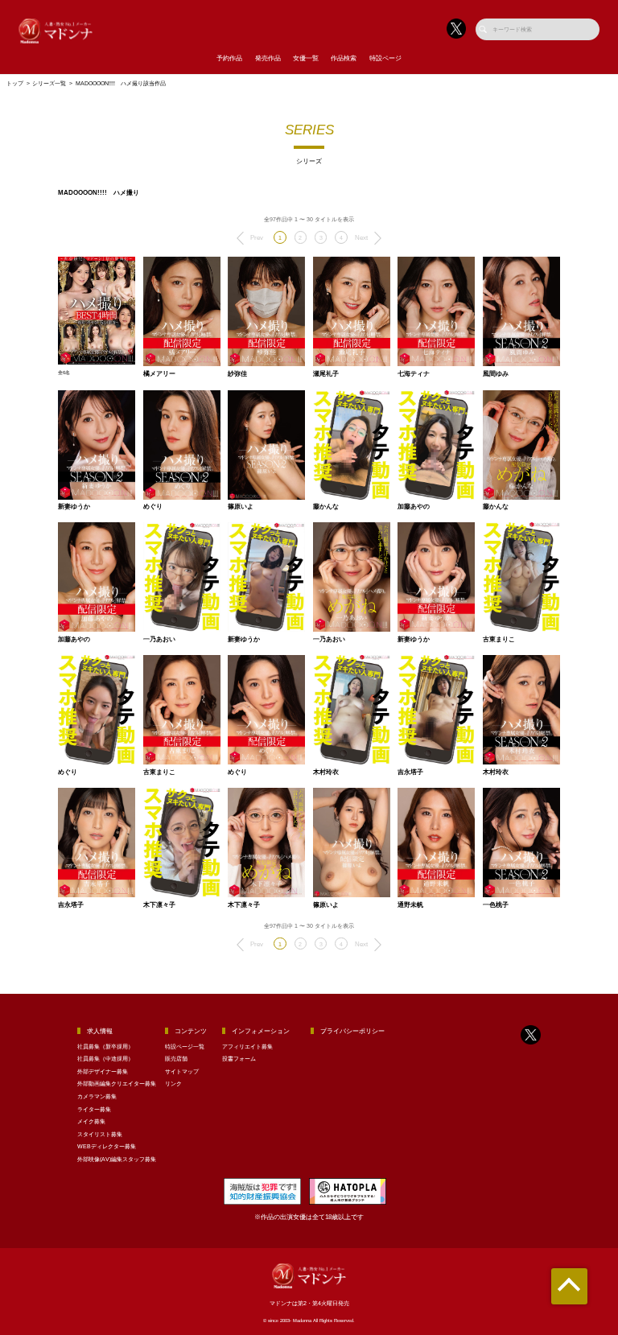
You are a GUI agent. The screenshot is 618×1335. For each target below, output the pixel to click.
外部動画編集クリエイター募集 (116, 1083)
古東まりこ (499, 640)
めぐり (153, 507)
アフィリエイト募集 (247, 1046)
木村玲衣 (326, 772)
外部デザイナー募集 (102, 1071)
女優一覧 (306, 58)
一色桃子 (496, 905)
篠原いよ (240, 507)
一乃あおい (159, 640)
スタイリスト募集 (99, 1134)
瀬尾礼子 (326, 374)
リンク (173, 1083)
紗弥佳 (237, 374)
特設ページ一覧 (184, 1046)
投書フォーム (239, 1058)
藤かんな (326, 507)
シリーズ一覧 (49, 83)
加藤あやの (414, 507)
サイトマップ (182, 1071)
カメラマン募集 (97, 1096)
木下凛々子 (159, 905)
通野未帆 (410, 905)
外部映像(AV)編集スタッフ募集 (116, 1159)
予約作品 (229, 58)
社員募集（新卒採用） (105, 1046)
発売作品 (268, 58)
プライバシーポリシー (352, 1031)
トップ (14, 83)
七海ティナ (414, 374)
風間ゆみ (496, 374)
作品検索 (343, 58)
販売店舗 (176, 1058)
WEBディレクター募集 (106, 1146)
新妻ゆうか (74, 507)
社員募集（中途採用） (105, 1058)
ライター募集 (94, 1109)
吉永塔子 (410, 772)
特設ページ (385, 58)
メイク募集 (91, 1121)
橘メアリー (159, 374)
